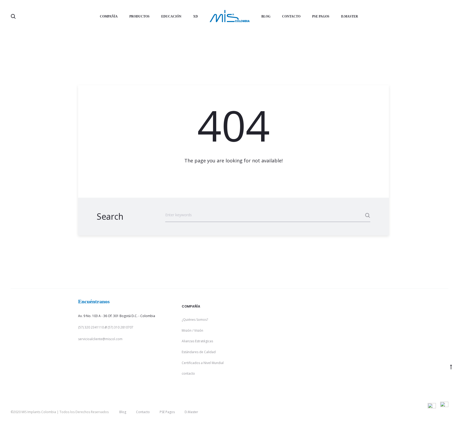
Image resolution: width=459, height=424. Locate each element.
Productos (139, 16)
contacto (188, 373)
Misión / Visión (192, 330)
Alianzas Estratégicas (197, 341)
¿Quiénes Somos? (195, 319)
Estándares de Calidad (199, 352)
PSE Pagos (320, 16)
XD (195, 16)
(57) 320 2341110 (91, 327)
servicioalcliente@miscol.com (100, 339)
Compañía (109, 16)
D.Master (349, 16)
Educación (171, 16)
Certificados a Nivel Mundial (203, 363)
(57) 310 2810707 (120, 327)
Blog (265, 16)
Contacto (291, 16)
